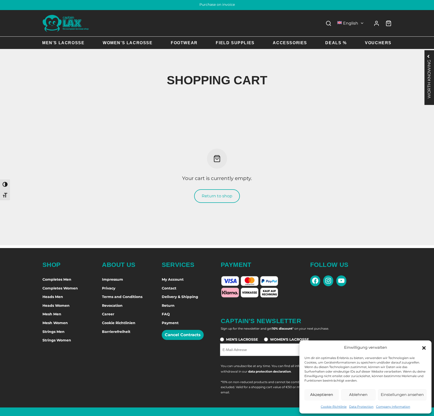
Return (168, 305)
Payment (170, 323)
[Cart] (389, 23)
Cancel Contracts (183, 334)
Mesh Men (51, 314)
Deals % (336, 43)
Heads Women (56, 305)
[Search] (328, 23)
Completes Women (60, 288)
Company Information (393, 406)
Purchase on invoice (217, 4)
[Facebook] (315, 281)
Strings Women (56, 340)
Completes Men (56, 279)
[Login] (376, 23)
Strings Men (53, 331)
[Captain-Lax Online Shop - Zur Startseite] (65, 23)
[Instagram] (328, 281)
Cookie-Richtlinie (334, 406)
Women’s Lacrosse (128, 43)
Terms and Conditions (122, 296)
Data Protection (361, 406)
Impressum (112, 279)
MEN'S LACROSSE (242, 339)
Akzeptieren (321, 394)
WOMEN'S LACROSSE (289, 339)
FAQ (166, 314)
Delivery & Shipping (180, 296)
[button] (423, 347)
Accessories (290, 43)
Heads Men (52, 296)
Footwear (184, 43)
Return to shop (217, 196)
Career (108, 314)
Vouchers (378, 43)
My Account (173, 279)
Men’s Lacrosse (63, 43)
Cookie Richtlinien (118, 323)
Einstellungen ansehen (402, 394)
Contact (169, 288)
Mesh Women (55, 323)
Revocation (112, 305)
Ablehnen (358, 394)
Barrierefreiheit (116, 331)
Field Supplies (235, 43)
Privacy (108, 288)
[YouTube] (341, 281)
